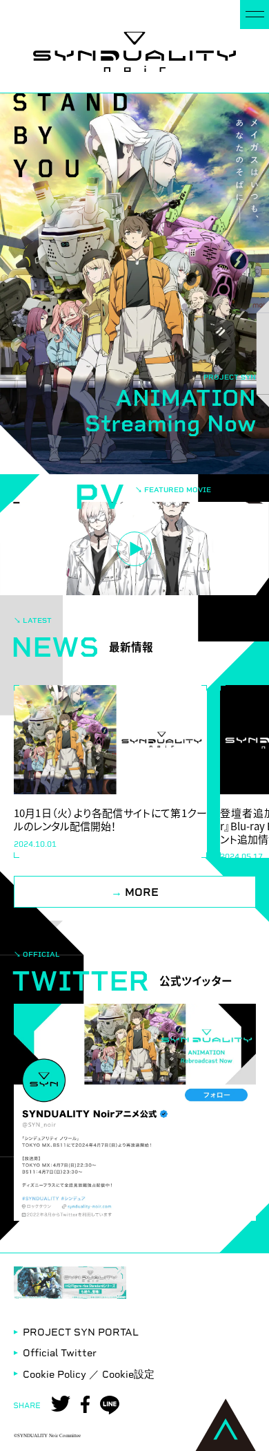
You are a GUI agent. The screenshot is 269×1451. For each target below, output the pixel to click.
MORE (135, 892)
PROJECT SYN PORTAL (81, 1332)
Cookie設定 (128, 1374)
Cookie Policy (54, 1374)
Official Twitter (60, 1353)
